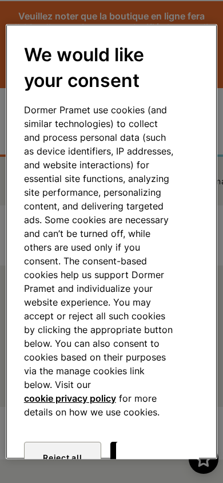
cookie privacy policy (70, 398)
